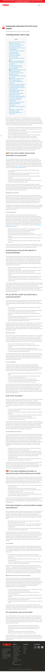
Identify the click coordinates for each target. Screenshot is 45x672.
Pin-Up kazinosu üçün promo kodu (16, 72)
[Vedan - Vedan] (5, 5)
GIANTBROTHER (38, 669)
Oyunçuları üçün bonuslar (14, 53)
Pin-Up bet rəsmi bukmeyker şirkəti (16, 86)
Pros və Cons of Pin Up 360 (15, 46)
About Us (25, 646)
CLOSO (37, 669)
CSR (24, 651)
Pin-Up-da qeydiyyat (13, 68)
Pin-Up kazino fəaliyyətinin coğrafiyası (17, 84)
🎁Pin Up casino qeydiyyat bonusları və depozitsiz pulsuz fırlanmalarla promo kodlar (16, 63)
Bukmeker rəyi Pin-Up (13, 74)
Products (25, 648)
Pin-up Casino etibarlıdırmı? (15, 55)
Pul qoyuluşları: (12, 105)
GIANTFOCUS (33, 669)
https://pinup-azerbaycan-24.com (19, 167)
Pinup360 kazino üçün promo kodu (16, 45)
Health (24, 649)
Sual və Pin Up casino (13, 56)
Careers (24, 652)
